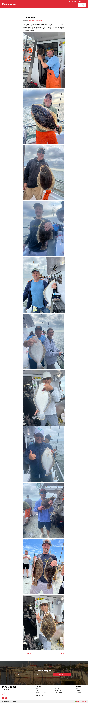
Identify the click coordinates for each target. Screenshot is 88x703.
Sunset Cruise (58, 690)
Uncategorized (39, 20)
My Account (78, 692)
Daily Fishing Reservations (41, 692)
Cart (77, 688)
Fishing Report (58, 692)
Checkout (78, 690)
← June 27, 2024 (27, 653)
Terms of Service (80, 694)
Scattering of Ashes (40, 695)
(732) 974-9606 (72, 1)
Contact (57, 695)
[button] (62, 674)
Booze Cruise (58, 688)
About (37, 690)
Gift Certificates (58, 694)
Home (37, 688)
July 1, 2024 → (62, 653)
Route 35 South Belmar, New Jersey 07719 (10, 690)
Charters (38, 694)
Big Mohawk (9, 4)
